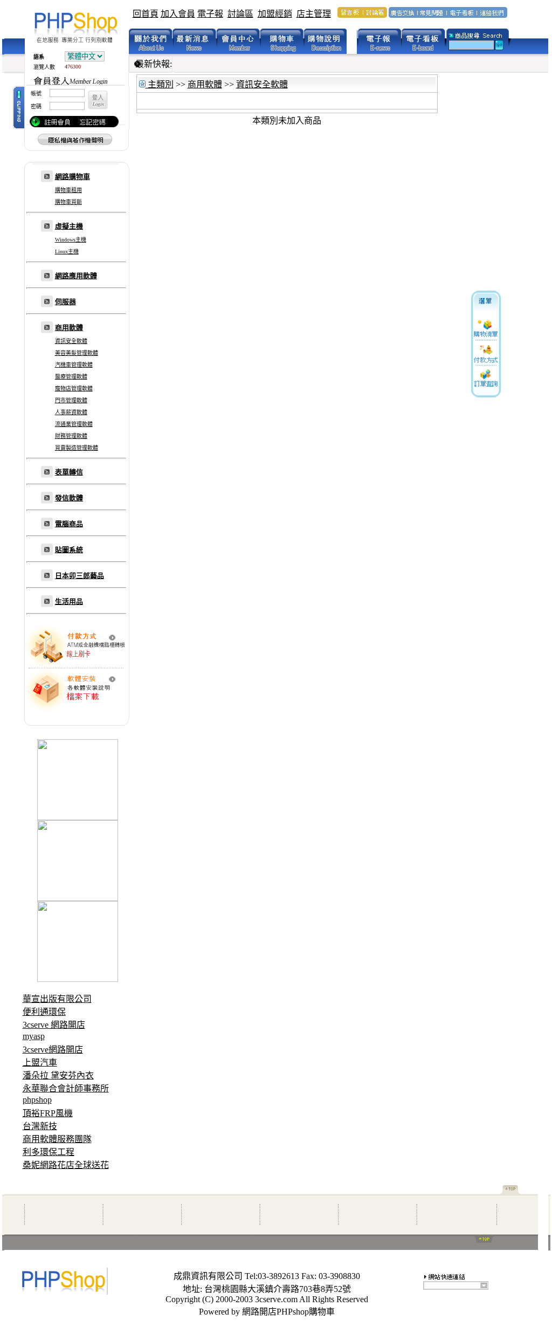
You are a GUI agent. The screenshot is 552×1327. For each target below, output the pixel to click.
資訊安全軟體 (71, 341)
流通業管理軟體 (74, 424)
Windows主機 (70, 240)
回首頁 (145, 13)
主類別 (160, 84)
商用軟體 (69, 328)
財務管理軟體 (71, 436)
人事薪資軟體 (71, 412)
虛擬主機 (69, 226)
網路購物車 (72, 177)
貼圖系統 (69, 550)
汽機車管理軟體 (74, 365)
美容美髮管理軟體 (76, 353)
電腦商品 (69, 524)
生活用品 (69, 601)
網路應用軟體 (76, 276)
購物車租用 (68, 190)
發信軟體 (69, 498)
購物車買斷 (68, 202)
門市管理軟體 (71, 400)
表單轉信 (69, 472)
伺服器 (65, 302)
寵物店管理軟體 (74, 388)
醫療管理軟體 (71, 377)
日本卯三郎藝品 (79, 576)
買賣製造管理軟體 (76, 448)
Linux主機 (67, 252)
